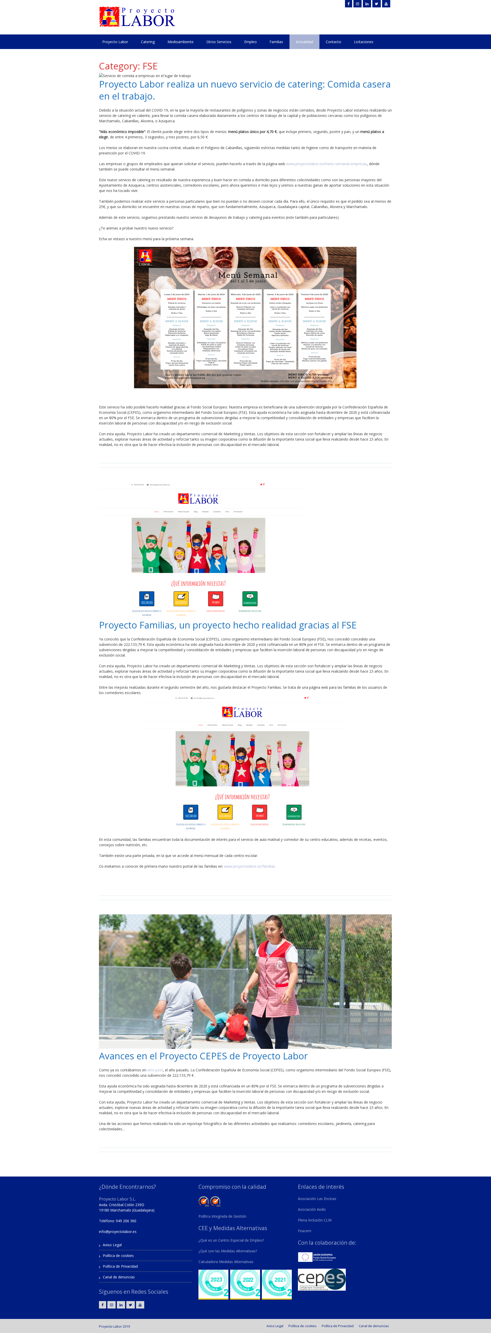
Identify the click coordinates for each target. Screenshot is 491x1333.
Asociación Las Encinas (317, 1198)
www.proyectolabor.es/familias (250, 866)
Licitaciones (363, 41)
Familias (276, 41)
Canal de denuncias (119, 1277)
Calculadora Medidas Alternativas (225, 1261)
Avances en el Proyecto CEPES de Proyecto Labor (203, 1056)
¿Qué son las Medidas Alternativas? (227, 1251)
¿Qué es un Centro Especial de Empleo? (231, 1240)
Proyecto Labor (115, 41)
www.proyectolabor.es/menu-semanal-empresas (326, 163)
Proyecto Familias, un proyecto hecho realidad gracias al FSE (228, 625)
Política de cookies (118, 1255)
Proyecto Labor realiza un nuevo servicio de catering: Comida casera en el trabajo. (245, 90)
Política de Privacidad (120, 1266)
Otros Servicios (218, 41)
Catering (148, 41)
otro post (155, 1070)
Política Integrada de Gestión (222, 1216)
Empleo (250, 41)
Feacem (304, 1230)
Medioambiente (181, 41)
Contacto (333, 41)
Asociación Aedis (312, 1209)
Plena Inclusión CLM (314, 1220)
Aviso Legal (112, 1244)
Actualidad (304, 41)
